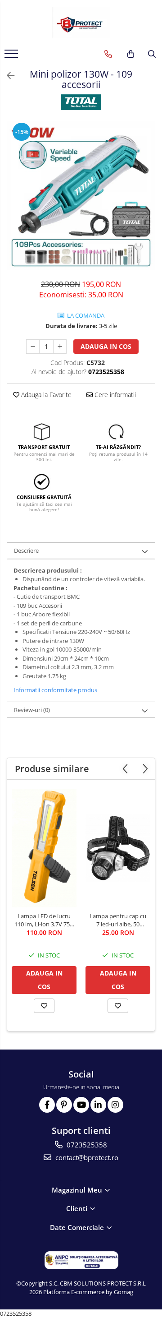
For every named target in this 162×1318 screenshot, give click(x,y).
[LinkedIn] (98, 1105)
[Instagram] (115, 1105)
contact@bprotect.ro (86, 1157)
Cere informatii (114, 394)
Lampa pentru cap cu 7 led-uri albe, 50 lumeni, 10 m (118, 920)
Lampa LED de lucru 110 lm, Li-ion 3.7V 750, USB (44, 920)
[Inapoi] (7, 75)
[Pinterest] (64, 1105)
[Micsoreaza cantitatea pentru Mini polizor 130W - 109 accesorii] (33, 346)
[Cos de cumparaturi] (130, 54)
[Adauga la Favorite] (44, 1006)
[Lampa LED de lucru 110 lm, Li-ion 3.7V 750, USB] (44, 848)
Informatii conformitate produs (55, 690)
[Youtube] (81, 1105)
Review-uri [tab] (32, 710)
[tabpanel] (81, 195)
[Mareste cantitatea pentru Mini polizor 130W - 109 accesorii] (60, 346)
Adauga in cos (106, 346)
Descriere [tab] (26, 550)
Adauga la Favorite (45, 394)
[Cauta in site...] (152, 54)
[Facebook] (47, 1105)
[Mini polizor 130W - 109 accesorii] (81, 195)
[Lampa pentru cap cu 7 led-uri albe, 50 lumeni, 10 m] (118, 848)
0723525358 (86, 1144)
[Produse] (12, 56)
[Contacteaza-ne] (108, 54)
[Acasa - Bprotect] (81, 22)
